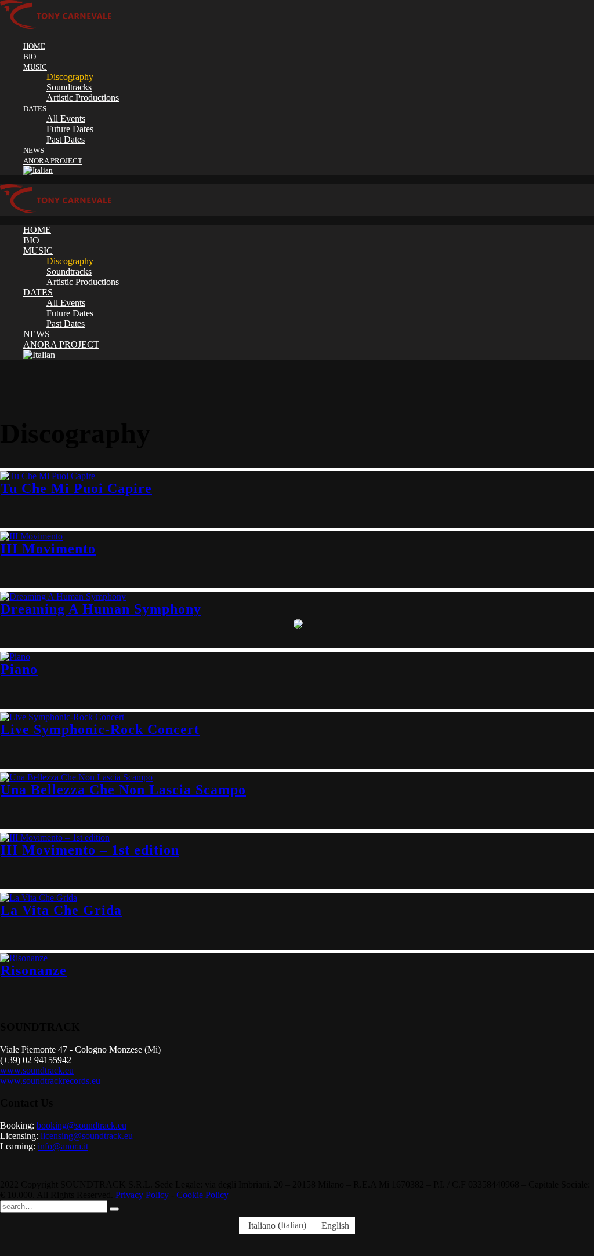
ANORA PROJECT (52, 160)
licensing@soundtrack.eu (87, 1136)
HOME (34, 46)
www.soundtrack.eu (37, 1070)
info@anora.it (63, 1146)
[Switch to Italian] (308, 170)
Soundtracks (69, 87)
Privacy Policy (142, 1195)
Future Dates (69, 129)
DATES (34, 108)
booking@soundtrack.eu (81, 1125)
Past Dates (65, 139)
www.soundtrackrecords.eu (50, 1081)
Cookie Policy (202, 1195)
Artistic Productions (82, 98)
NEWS (33, 150)
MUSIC (35, 67)
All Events (65, 118)
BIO (29, 56)
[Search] (114, 1209)
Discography (69, 77)
